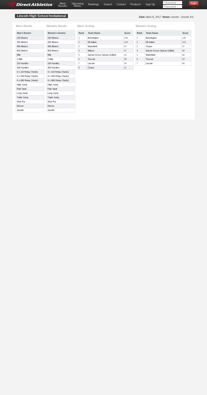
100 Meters (22, 38)
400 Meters (22, 46)
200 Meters (22, 42)
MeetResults (62, 5)
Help (194, 7)
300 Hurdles (23, 67)
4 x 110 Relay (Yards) (27, 72)
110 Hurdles (23, 63)
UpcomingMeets (77, 5)
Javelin (20, 110)
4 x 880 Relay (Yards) (27, 80)
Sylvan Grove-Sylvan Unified (102, 55)
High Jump (22, 84)
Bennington (93, 38)
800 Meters (22, 50)
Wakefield (92, 46)
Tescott (91, 59)
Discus (20, 106)
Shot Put (21, 101)
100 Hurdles (53, 63)
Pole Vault (21, 89)
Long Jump (22, 93)
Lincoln (91, 63)
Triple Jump (22, 97)
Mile (19, 55)
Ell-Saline (92, 42)
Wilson (91, 50)
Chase (91, 67)
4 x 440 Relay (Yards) (27, 76)
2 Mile (19, 59)
